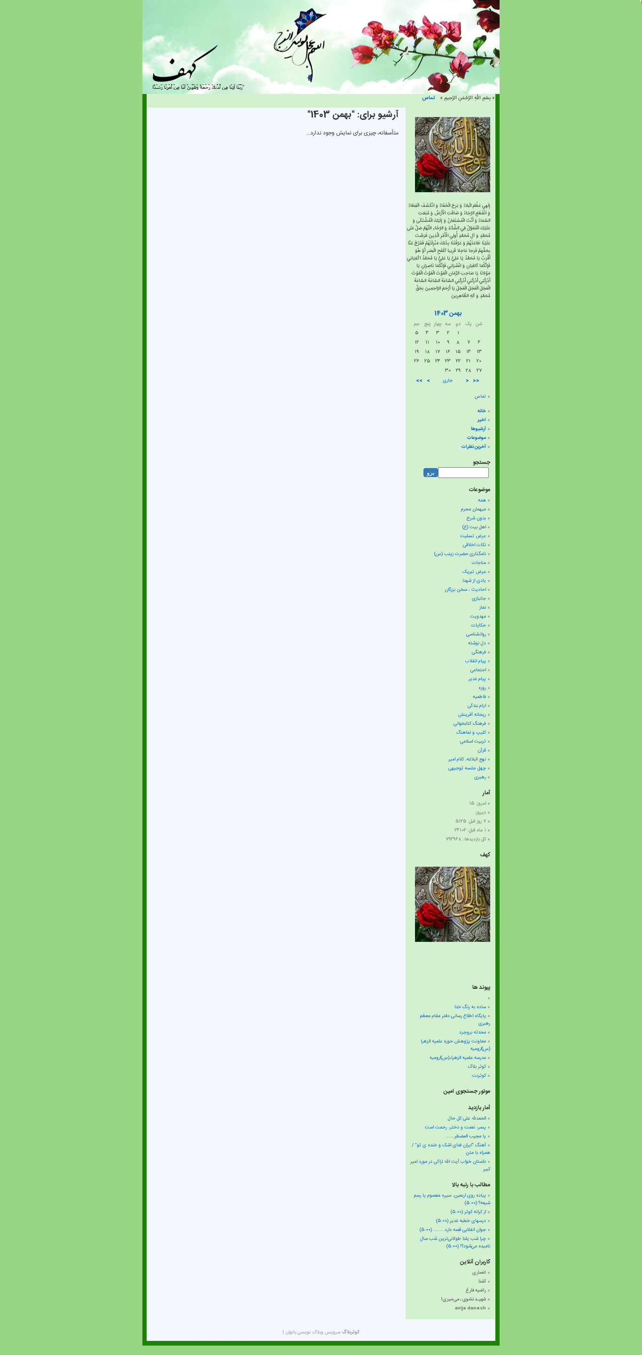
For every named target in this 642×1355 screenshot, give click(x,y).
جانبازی (479, 599)
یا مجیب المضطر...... (466, 1136)
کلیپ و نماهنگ (471, 732)
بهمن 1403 (448, 313)
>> (419, 381)
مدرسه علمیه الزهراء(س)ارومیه (458, 1058)
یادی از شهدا (474, 581)
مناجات (479, 563)
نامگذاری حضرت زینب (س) (460, 554)
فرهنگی (479, 652)
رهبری (480, 777)
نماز (482, 607)
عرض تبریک (474, 572)
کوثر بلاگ (477, 1067)
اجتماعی (478, 670)
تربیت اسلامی (473, 741)
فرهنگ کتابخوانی (470, 724)
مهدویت (478, 616)
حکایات (478, 625)
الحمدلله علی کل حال (467, 1118)
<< (476, 381)
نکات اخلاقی (474, 545)
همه (482, 500)
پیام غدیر (477, 679)
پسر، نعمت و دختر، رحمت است (455, 1127)
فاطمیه (479, 697)
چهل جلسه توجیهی (467, 768)
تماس (428, 98)
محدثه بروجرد (472, 1032)
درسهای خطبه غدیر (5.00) (461, 1221)
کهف (485, 855)
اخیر (482, 420)
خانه (482, 411)
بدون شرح (476, 518)
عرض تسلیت (473, 536)
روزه (482, 688)
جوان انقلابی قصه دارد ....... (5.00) (453, 1230)
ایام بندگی (477, 706)
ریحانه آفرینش (472, 715)
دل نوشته (477, 643)
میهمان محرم (473, 509)
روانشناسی (476, 634)
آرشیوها (478, 429)
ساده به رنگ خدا (470, 1007)
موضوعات (476, 438)
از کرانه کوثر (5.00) (468, 1212)
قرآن (482, 750)
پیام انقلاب (475, 661)
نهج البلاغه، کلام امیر (467, 759)
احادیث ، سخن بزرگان (465, 590)
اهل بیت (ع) (474, 527)
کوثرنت (479, 1076)
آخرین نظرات (474, 447)
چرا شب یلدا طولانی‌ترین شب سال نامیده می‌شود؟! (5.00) (455, 1242)
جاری (448, 380)
